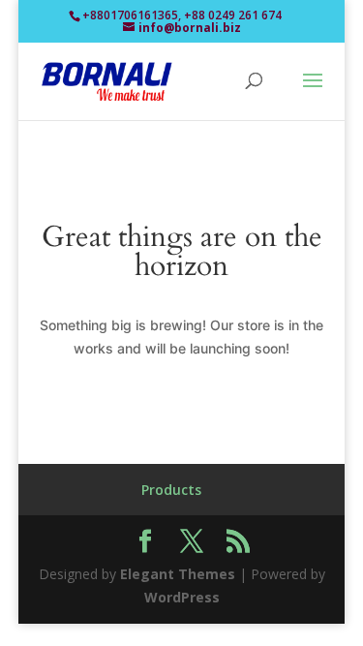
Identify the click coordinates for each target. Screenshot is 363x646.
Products (171, 489)
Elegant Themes (177, 574)
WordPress (182, 597)
